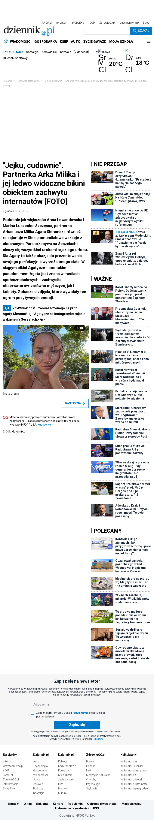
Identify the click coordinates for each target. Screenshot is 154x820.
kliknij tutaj (98, 739)
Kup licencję (44, 424)
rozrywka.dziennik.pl (28, 81)
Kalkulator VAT (129, 775)
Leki (88, 770)
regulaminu (79, 712)
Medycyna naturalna (98, 775)
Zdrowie (38, 784)
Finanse (90, 766)
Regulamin (75, 804)
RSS (96, 808)
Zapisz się (77, 725)
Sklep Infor (9, 788)
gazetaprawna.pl (129, 22)
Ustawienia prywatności (72, 808)
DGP (92, 22)
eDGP (6, 770)
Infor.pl (7, 761)
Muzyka (63, 788)
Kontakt (13, 804)
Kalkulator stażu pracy (134, 770)
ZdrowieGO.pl (107, 22)
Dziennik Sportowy (15, 58)
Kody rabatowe (67, 766)
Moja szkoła (65, 775)
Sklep (146, 22)
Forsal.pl (8, 775)
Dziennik (7, 81)
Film (60, 784)
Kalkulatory (129, 754)
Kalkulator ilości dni (132, 766)
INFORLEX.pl (77, 22)
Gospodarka (40, 770)
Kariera (58, 804)
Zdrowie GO (49, 52)
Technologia (40, 766)
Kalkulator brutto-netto (134, 784)
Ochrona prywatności (102, 804)
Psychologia (93, 784)
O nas (28, 804)
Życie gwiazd (66, 779)
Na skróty (10, 754)
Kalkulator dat (129, 761)
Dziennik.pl (41, 754)
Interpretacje (10, 784)
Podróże (38, 788)
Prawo (90, 761)
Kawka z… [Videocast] (74, 52)
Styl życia (91, 788)
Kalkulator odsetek (132, 779)
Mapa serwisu (131, 804)
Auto (36, 761)
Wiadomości (40, 775)
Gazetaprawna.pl (13, 766)
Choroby (91, 779)
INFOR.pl (47, 22)
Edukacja (63, 770)
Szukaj (143, 30)
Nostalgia (32, 52)
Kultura (62, 793)
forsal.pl (61, 22)
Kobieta (62, 761)
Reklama (42, 804)
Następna (73, 403)
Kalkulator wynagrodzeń (135, 788)
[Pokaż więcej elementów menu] (149, 42)
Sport (36, 779)
